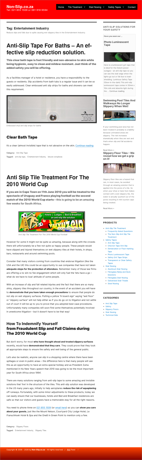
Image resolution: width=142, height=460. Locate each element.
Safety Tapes (114, 7)
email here (60, 407)
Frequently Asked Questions (120, 231)
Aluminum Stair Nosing (117, 269)
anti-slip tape (20, 156)
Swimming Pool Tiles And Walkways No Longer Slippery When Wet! (119, 103)
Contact (131, 7)
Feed (71, 450)
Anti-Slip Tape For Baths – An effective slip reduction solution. (49, 48)
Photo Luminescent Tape (116, 43)
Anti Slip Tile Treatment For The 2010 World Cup (48, 180)
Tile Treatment (75, 7)
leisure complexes (55, 156)
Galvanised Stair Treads (118, 280)
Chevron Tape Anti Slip (117, 246)
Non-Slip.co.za (20, 6)
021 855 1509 (43, 407)
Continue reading (84, 145)
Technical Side (112, 315)
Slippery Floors (22, 426)
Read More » (108, 150)
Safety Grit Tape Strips (117, 257)
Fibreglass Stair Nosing (118, 278)
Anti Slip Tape (22, 152)
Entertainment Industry (36, 156)
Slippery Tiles (40, 430)
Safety (108, 306)
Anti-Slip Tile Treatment (116, 228)
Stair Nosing (95, 7)
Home (61, 7)
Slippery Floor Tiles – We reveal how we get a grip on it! (118, 155)
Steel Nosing (113, 283)
